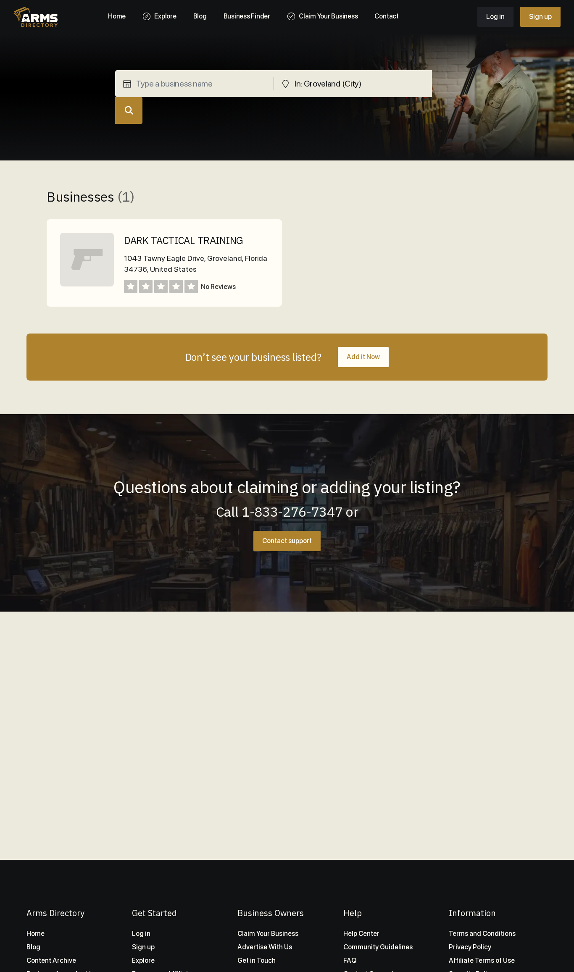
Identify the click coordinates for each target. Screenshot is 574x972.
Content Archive (51, 960)
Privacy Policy (470, 947)
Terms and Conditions (482, 934)
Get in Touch (256, 960)
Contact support (287, 541)
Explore (143, 960)
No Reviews (218, 287)
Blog (33, 947)
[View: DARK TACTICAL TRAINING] (87, 284)
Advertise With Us (264, 947)
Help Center (361, 934)
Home (35, 934)
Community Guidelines (378, 947)
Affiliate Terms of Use (482, 960)
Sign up (540, 17)
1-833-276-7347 (292, 511)
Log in (495, 17)
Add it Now (363, 357)
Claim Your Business (267, 934)
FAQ (349, 960)
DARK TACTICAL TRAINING (183, 240)
